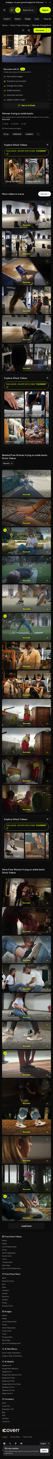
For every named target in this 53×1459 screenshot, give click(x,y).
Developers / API (8, 1409)
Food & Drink (6, 1256)
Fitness (4, 1250)
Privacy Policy (15, 1437)
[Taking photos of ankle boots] (26, 271)
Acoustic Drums (7, 1306)
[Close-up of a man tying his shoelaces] (26, 1207)
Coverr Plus (6, 1406)
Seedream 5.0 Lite (8, 1390)
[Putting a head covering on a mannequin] (26, 892)
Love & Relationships (9, 1247)
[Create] (12, 10)
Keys (3, 1284)
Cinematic (5, 1290)
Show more (6, 119)
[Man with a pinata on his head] (26, 713)
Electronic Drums (8, 1281)
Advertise (5, 1418)
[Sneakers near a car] (26, 1092)
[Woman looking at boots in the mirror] (26, 243)
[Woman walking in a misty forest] (26, 1178)
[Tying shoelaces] (26, 949)
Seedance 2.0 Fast (8, 1378)
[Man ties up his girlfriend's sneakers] (26, 978)
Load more (26, 1226)
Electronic (5, 1296)
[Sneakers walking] (26, 1035)
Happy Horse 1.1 (7, 1393)
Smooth (4, 1293)
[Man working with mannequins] (26, 799)
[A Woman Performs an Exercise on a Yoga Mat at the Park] (26, 570)
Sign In (45, 10)
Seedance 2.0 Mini (8, 1381)
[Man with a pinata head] (26, 741)
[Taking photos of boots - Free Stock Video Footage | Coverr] (26, 329)
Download (40, 30)
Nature (4, 1240)
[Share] (28, 30)
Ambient (5, 1300)
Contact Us (6, 1421)
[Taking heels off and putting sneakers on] (26, 1006)
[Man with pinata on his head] (26, 770)
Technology (6, 1265)
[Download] (47, 225)
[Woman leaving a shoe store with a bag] (26, 357)
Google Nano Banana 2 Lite (11, 1375)
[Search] (18, 10)
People (4, 1244)
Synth (4, 1278)
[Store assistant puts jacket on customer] (26, 684)
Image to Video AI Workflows (12, 1356)
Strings (4, 1303)
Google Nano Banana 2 (10, 1369)
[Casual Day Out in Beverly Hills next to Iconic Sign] (26, 541)
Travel (4, 1259)
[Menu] (4, 10)
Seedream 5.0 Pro (8, 1387)
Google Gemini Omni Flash (11, 1384)
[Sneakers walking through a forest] (26, 1121)
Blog (3, 1412)
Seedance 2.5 (6, 1365)
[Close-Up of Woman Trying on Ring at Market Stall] (26, 512)
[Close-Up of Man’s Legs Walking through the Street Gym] (26, 598)
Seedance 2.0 (6, 1372)
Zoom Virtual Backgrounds (11, 1268)
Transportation (7, 1262)
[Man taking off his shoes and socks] (26, 1064)
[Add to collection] (23, 30)
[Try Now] (46, 2)
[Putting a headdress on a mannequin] (26, 921)
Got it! (44, 1451)
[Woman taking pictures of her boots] (26, 214)
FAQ (3, 1415)
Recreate (26, 225)
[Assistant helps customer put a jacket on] (26, 655)
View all (47, 19)
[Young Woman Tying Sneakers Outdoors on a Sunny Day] (26, 484)
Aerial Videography (9, 1253)
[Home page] (10, 1431)
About (4, 1403)
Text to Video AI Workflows (11, 1353)
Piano (4, 1287)
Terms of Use (27, 1437)
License (4, 1437)
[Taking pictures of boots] (26, 300)
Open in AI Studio (28, 105)
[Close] (49, 2)
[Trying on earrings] (26, 1150)
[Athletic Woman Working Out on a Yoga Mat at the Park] (26, 627)
